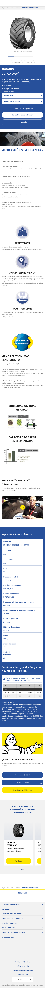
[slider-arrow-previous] (4, 56)
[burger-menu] (41, 3)
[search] (36, 3)
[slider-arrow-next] (41, 56)
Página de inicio (7, 8)
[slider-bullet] (21, 869)
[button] (17, 576)
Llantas (17, 8)
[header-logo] (10, 3)
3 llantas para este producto (22, 108)
